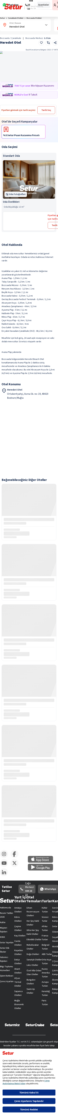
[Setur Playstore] (42, 869)
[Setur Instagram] (5, 857)
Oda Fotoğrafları (17, 194)
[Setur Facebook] (15, 857)
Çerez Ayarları (7, 981)
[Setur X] (15, 866)
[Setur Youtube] (5, 866)
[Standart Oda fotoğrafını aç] (29, 179)
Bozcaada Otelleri (34, 18)
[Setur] (13, 6)
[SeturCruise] (34, 1024)
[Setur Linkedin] (5, 875)
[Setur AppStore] (42, 862)
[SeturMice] (12, 1024)
